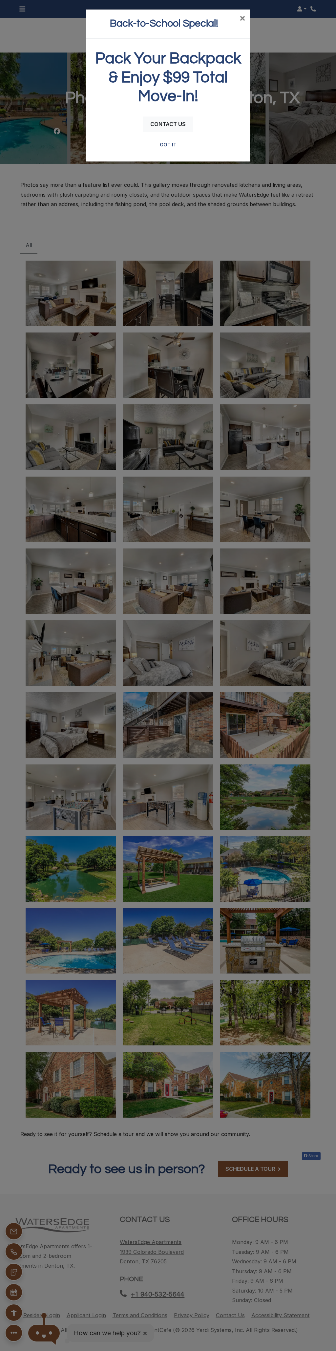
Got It (168, 144)
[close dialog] (242, 19)
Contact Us (168, 124)
